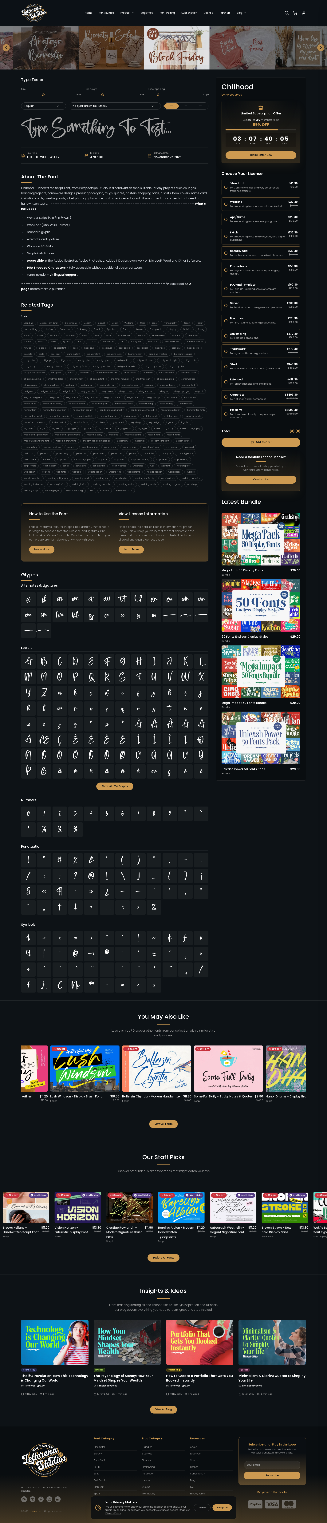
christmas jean (143, 379)
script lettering (181, 459)
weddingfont (121, 478)
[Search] (286, 13)
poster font (81, 453)
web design (29, 471)
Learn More (41, 549)
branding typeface (158, 354)
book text (55, 354)
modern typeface (52, 447)
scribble (46, 459)
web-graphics (183, 465)
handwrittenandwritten (54, 410)
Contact (194, 1460)
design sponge (182, 391)
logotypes (142, 428)
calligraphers (103, 360)
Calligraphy (71, 323)
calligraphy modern (127, 366)
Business (147, 1453)
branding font (73, 354)
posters (132, 453)
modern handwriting (66, 440)
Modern (87, 323)
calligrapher (84, 360)
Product (125, 13)
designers (28, 391)
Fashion (139, 329)
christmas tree (188, 379)
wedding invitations (33, 484)
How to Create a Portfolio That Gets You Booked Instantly (199, 1378)
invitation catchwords (34, 422)
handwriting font (100, 403)
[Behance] (24, 1499)
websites (191, 471)
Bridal (85, 335)
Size (23, 89)
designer (149, 385)
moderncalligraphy (163, 428)
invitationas (130, 416)
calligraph (47, 360)
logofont (170, 422)
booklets (28, 354)
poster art (44, 453)
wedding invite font (102, 484)
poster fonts (98, 453)
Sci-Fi (97, 1467)
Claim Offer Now (261, 155)
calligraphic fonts (144, 360)
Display (172, 329)
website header (154, 471)
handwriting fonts (123, 403)
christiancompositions (106, 372)
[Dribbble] (33, 1499)
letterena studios (124, 490)
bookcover (107, 348)
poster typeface (185, 453)
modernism (122, 440)
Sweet (54, 341)
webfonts (77, 471)
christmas (147, 372)
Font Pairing (167, 13)
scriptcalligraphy (82, 459)
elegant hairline (112, 397)
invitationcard (150, 416)
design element (107, 385)
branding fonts (114, 354)
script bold (62, 459)
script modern (49, 465)
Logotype (147, 13)
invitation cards (192, 416)
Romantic (176, 335)
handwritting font (108, 416)
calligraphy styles (152, 366)
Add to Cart (263, 442)
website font (115, 471)
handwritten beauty (83, 410)
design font (67, 391)
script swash (99, 465)
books (41, 354)
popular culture (89, 447)
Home (89, 13)
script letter (161, 459)
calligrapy (56, 372)
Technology (148, 1493)
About (193, 1447)
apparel (43, 348)
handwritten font (195, 341)
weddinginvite (79, 484)
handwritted (185, 403)
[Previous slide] (6, 47)
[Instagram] (49, 1499)
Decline (202, 1507)
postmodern (30, 459)
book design (142, 348)
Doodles (92, 341)
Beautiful (54, 335)
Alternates (193, 335)
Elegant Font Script (49, 323)
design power (126, 391)
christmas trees (51, 385)
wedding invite (57, 484)
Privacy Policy (197, 1493)
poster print (116, 453)
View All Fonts (164, 1124)
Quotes (66, 341)
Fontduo (141, 335)
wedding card (82, 478)
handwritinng (146, 403)
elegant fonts (91, 397)
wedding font (102, 478)
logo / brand (118, 422)
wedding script (31, 490)
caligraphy (29, 360)
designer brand (167, 385)
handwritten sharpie (59, 416)
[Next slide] (321, 47)
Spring (201, 329)
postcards (28, 453)
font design (108, 341)
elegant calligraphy (34, 397)
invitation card (171, 416)
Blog (239, 13)
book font (175, 348)
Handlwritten (124, 335)
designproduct (146, 391)
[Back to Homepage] (34, 13)
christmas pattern (166, 379)
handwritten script (33, 416)
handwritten (30, 410)
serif (91, 490)
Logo (154, 323)
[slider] (43, 94)
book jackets (193, 348)
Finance (146, 1460)
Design (186, 323)
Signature (111, 329)
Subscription (189, 13)
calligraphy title (176, 366)
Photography (156, 329)
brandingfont (93, 354)
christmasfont (76, 379)
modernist (139, 440)
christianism (130, 372)
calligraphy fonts (78, 366)
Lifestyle (146, 1480)
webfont (46, 471)
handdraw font (172, 341)
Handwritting (30, 329)
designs (164, 391)
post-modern (172, 447)
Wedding (128, 323)
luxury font (136, 341)
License (208, 13)
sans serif (104, 490)
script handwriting (140, 459)
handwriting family (52, 403)
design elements (130, 385)
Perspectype (234, 95)
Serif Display (101, 1480)
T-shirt (97, 329)
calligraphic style (168, 360)
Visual (115, 323)
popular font (110, 447)
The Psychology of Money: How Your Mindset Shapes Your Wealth (123, 1378)
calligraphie (190, 360)
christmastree (30, 385)
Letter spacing (156, 89)
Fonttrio (27, 341)
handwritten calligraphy (112, 410)
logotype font (124, 428)
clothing (70, 385)
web (152, 465)
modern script (182, 440)
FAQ (192, 1487)
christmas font (97, 379)
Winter (40, 335)
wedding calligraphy (58, 478)
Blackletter (99, 1447)
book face (160, 348)
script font (153, 341)
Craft (79, 341)
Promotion (65, 329)
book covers (124, 348)
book (75, 348)
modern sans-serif (160, 440)
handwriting (30, 403)
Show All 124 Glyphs (114, 786)
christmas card (166, 372)
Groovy (98, 1453)
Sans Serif (99, 1460)
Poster (200, 323)
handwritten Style (84, 416)
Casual (101, 323)
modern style (30, 447)
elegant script (134, 397)
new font (28, 348)
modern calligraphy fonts (67, 434)
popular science (151, 447)
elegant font (72, 397)
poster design (62, 453)
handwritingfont (77, 403)
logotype (87, 428)
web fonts (61, 471)
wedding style (52, 490)
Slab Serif (99, 1487)
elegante (54, 397)
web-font (165, 465)
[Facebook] (41, 1499)
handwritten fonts (196, 410)
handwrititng (166, 403)
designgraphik (87, 391)
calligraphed (65, 360)
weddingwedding (74, 490)
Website (187, 329)
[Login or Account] (303, 13)
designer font (188, 385)
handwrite (172, 397)
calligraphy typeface (34, 372)
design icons (107, 391)
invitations (99, 422)
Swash (41, 341)
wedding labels (148, 484)
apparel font (60, 348)
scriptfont (102, 459)
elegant (199, 391)
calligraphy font (55, 366)
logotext (56, 428)
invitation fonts (80, 422)
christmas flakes (55, 379)
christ (71, 372)
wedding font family (144, 478)
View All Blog (163, 1409)
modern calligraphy (190, 428)
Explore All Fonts (163, 1257)
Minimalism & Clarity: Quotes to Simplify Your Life (271, 1378)
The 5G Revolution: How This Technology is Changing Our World (54, 1378)
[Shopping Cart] (295, 13)
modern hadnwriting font (36, 440)
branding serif (135, 354)
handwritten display (170, 410)
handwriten (190, 397)
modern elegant (133, 434)
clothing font (87, 385)
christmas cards (188, 372)
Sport (97, 1493)
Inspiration (148, 1473)
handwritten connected (142, 410)
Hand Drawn (158, 335)
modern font (154, 434)
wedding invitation (191, 478)
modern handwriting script (96, 440)
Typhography (170, 323)
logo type (71, 428)
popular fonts (129, 447)
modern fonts (173, 434)
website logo (174, 471)
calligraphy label (101, 366)
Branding (28, 323)
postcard (189, 447)
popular (71, 447)
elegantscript (154, 397)
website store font (32, 478)
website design (95, 471)
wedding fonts (168, 478)
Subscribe (272, 1475)
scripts (66, 465)
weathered (138, 465)
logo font (185, 422)
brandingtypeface (183, 354)
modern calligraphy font (36, 434)
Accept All (222, 1507)
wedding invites (126, 484)
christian (85, 372)
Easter (27, 335)
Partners (225, 13)
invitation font (59, 422)
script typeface (119, 465)
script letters (30, 465)
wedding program (171, 484)
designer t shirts (47, 391)
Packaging (82, 329)
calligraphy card (32, 366)
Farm (108, 335)
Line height (91, 89)
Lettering (48, 329)
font (122, 341)
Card (142, 323)
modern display (94, 434)
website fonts (134, 471)
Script (126, 329)
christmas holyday (120, 379)
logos (42, 428)
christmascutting (32, 379)
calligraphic (123, 360)
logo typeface (104, 428)
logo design (136, 422)
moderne (113, 434)
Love (96, 335)
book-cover (89, 348)
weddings (192, 484)
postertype (166, 453)
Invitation (70, 335)
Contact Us (261, 479)
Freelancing (148, 1467)
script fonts (119, 459)
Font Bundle (106, 13)
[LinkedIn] (58, 1499)
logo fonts (28, 428)
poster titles (148, 453)
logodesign (154, 422)
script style (81, 465)
